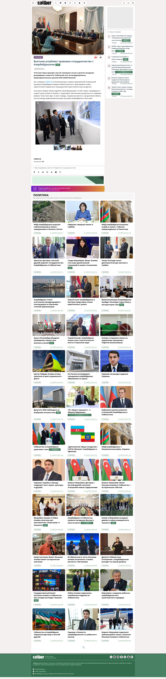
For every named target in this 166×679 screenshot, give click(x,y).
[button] (98, 102)
